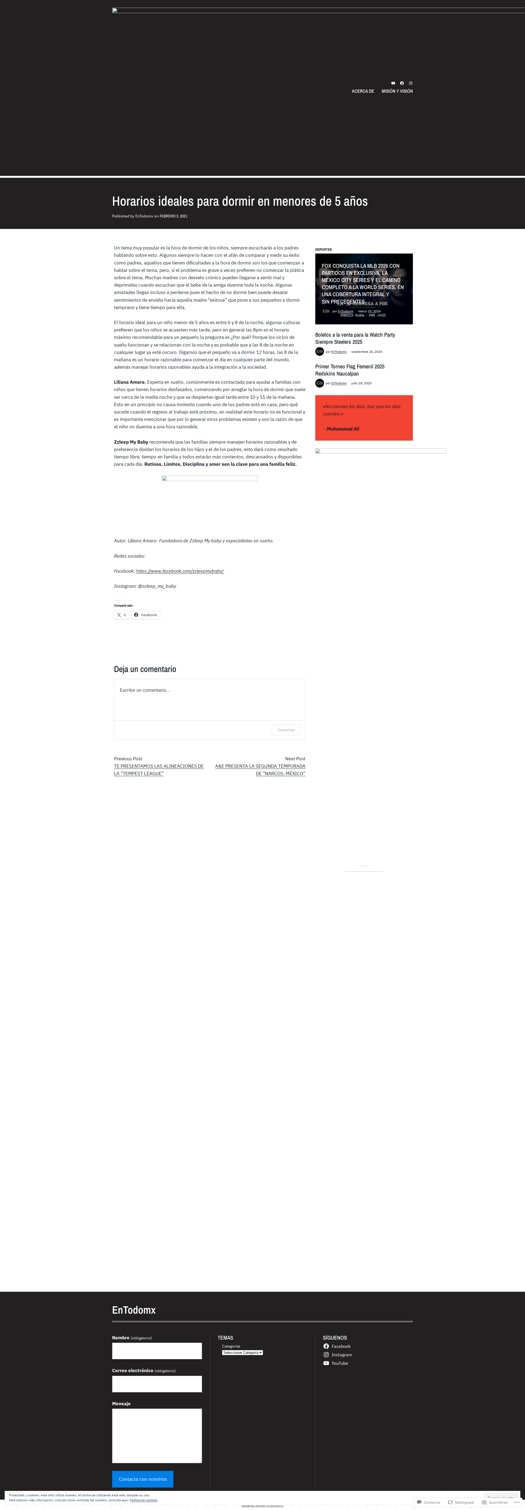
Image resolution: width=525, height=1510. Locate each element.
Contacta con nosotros (143, 1479)
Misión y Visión (397, 91)
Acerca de (363, 91)
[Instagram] (411, 83)
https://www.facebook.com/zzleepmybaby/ (180, 571)
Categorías (231, 1346)
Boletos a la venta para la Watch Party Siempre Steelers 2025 (355, 338)
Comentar (286, 730)
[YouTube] (393, 83)
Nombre (132, 1338)
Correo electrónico (144, 1371)
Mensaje (121, 1404)
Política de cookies (144, 1500)
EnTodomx (345, 311)
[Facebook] (402, 83)
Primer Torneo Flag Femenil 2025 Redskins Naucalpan (349, 370)
